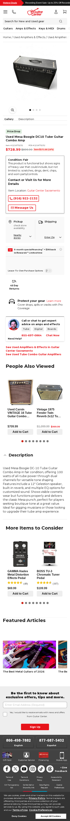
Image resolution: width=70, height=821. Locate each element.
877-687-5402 (51, 740)
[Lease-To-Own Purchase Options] (48, 271)
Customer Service (26, 760)
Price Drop (13, 131)
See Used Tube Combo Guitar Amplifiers (33, 354)
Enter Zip (50, 237)
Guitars (8, 28)
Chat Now (52, 335)
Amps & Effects (26, 28)
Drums (61, 28)
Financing (44, 760)
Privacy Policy (37, 798)
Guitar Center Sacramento (43, 190)
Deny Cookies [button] (19, 816)
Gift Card (7, 760)
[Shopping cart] (65, 12)
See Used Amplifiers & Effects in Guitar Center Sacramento (32, 349)
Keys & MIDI (46, 28)
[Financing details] (60, 249)
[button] (35, 455)
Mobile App (61, 760)
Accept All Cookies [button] (51, 816)
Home (7, 37)
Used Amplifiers (57, 37)
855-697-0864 (32, 335)
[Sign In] (56, 12)
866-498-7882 (18, 740)
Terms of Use (20, 810)
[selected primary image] (35, 72)
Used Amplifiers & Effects (29, 37)
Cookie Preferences (40, 810)
